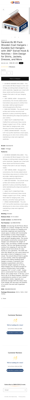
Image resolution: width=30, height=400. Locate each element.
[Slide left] (11, 37)
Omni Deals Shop (13, 396)
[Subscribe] (25, 390)
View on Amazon (15, 78)
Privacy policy (22, 396)
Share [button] (4, 298)
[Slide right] (18, 37)
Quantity (3, 70)
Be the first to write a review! (15, 333)
